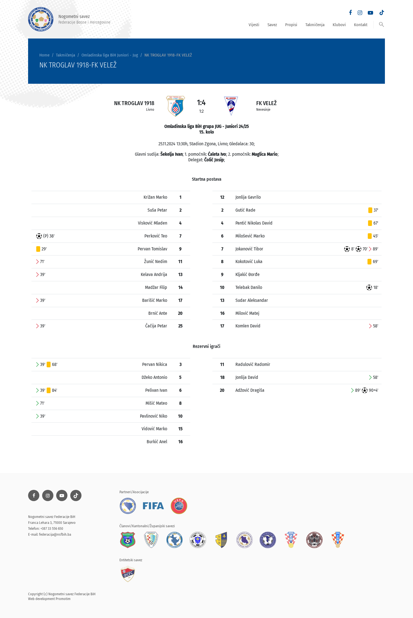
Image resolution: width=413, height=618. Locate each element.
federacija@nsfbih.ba (55, 534)
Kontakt (360, 24)
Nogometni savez (84, 19)
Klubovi (339, 24)
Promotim (63, 599)
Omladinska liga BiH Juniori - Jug (109, 55)
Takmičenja (314, 24)
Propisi (291, 24)
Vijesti (254, 24)
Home (44, 55)
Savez (272, 24)
